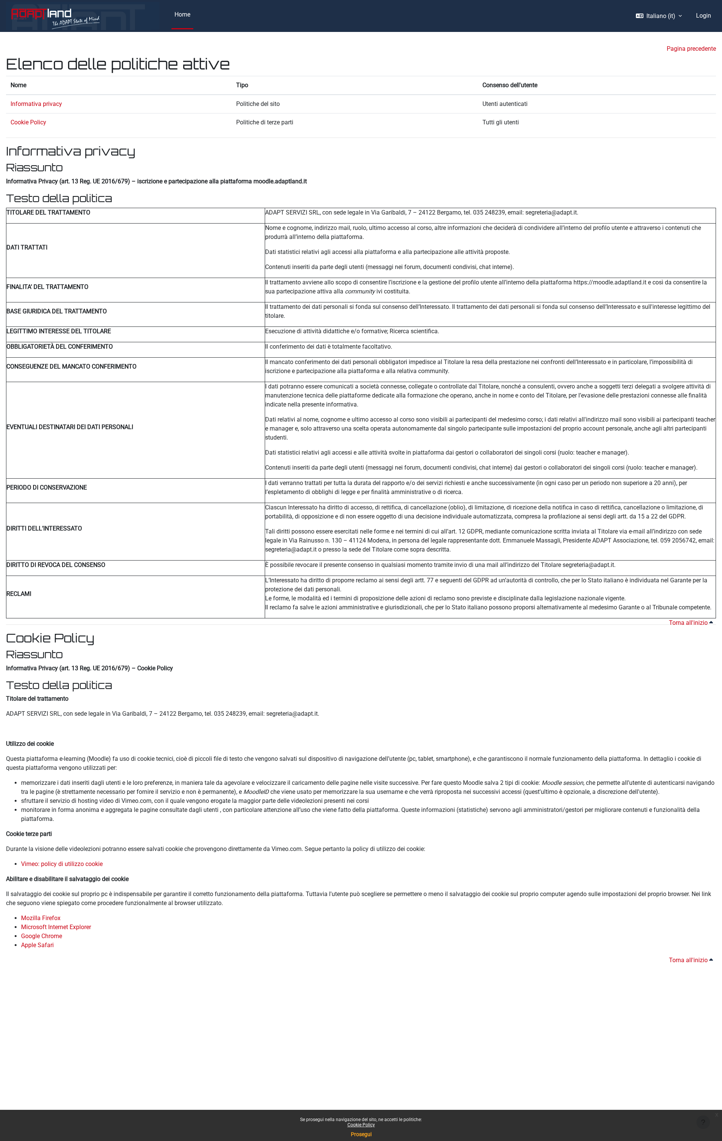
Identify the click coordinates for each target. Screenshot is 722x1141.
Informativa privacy (36, 103)
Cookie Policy (361, 1124)
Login (703, 15)
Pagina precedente (691, 48)
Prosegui (361, 1134)
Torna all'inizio (689, 622)
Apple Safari (37, 945)
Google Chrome (41, 936)
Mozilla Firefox (41, 918)
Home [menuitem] (182, 14)
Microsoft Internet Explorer (56, 927)
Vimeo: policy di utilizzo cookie (62, 863)
